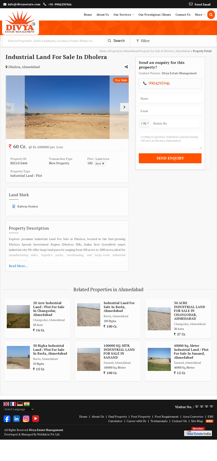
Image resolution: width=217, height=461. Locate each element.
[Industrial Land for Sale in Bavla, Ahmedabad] (88, 314)
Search (118, 41)
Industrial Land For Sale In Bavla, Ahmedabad (119, 307)
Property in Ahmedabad (123, 51)
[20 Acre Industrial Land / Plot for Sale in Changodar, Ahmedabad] (18, 316)
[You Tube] (35, 418)
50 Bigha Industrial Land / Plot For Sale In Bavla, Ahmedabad (50, 349)
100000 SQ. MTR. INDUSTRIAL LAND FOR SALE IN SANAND (119, 351)
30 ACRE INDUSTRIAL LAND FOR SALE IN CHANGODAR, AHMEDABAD (189, 311)
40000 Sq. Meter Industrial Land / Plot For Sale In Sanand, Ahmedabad (191, 351)
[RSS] (209, 421)
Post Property (140, 416)
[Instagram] (26, 418)
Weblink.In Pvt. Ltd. (48, 434)
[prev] (10, 107)
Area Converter (193, 416)
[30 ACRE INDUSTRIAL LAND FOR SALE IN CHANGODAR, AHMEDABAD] (159, 318)
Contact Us (183, 14)
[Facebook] (7, 418)
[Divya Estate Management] (20, 21)
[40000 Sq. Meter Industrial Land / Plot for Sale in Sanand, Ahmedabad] (159, 359)
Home (88, 14)
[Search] (211, 14)
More (198, 14)
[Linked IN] (16, 418)
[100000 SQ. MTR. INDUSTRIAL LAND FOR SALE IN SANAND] (88, 359)
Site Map (197, 421)
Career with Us (136, 421)
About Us (102, 14)
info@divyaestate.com (24, 4)
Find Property (117, 416)
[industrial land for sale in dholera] (67, 107)
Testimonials (159, 421)
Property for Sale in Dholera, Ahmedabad (164, 51)
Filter (145, 40)
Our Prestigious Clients (154, 14)
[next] (124, 107)
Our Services (122, 14)
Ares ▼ (99, 163)
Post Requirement (167, 416)
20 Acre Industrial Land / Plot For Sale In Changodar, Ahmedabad (48, 309)
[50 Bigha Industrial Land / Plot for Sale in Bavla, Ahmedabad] (18, 357)
